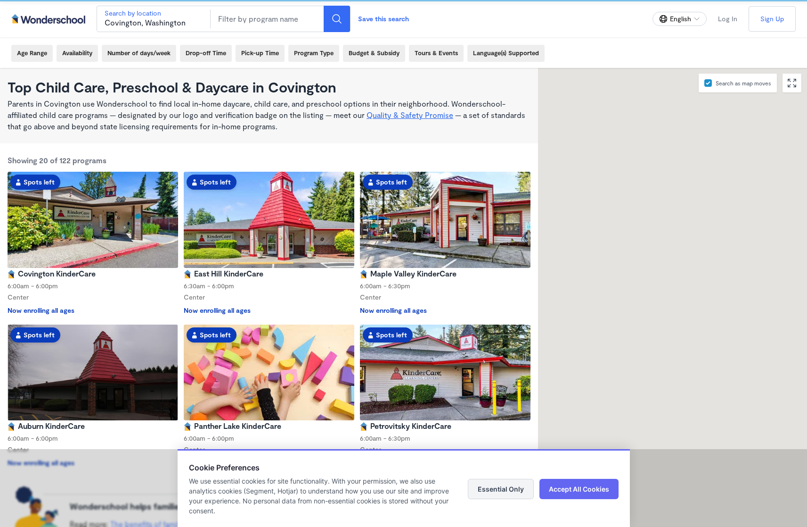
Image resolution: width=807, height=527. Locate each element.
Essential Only (501, 489)
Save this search (383, 19)
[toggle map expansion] (792, 83)
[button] (660, 306)
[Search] (337, 19)
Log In (727, 19)
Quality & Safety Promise (410, 114)
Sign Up (772, 19)
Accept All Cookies (579, 489)
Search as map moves (743, 83)
